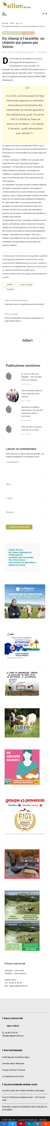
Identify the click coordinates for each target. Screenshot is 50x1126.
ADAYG (10, 284)
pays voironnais (26, 284)
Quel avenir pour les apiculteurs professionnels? (25, 304)
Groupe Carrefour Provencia (13, 1070)
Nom (9, 484)
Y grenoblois (28, 33)
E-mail (9, 498)
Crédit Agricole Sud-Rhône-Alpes (16, 1057)
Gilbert (44, 52)
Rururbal (10, 289)
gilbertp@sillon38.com (14, 1035)
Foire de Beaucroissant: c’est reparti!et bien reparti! (31, 393)
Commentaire (12, 462)
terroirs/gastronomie (12, 33)
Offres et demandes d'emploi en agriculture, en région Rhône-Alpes (24, 320)
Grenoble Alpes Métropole (13, 1063)
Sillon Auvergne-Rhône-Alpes (20, 1084)
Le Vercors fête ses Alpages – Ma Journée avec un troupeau (31, 377)
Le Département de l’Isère (13, 1076)
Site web (10, 512)
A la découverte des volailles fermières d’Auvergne (23, 1090)
